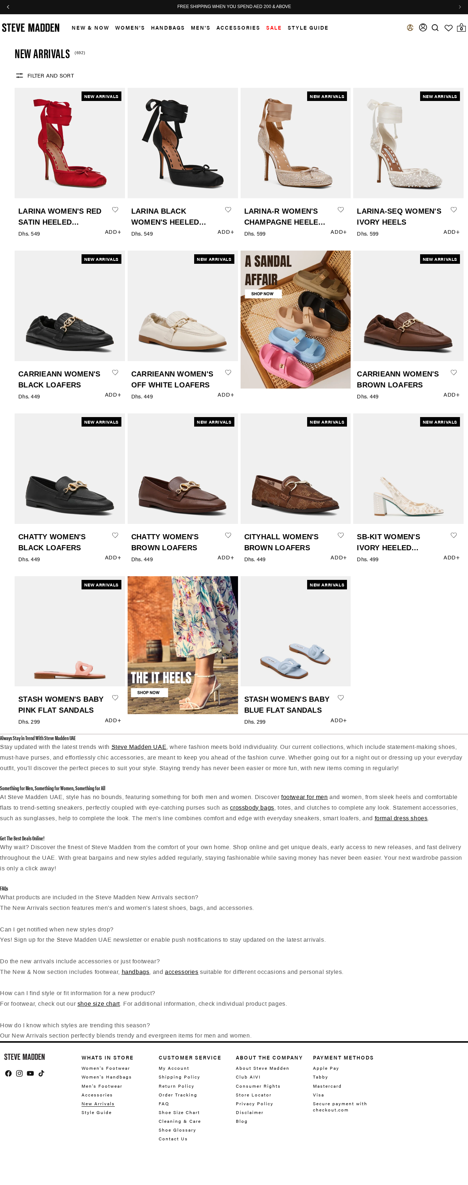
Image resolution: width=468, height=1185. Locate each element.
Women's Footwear (106, 1068)
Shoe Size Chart (179, 1112)
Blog (242, 1121)
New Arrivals (98, 1103)
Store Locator (254, 1094)
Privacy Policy (254, 1103)
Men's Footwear (102, 1086)
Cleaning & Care (180, 1121)
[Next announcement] (460, 7)
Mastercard (327, 1086)
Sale (274, 27)
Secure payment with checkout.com (340, 1106)
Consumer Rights (258, 1086)
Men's (201, 27)
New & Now (90, 27)
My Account (174, 1068)
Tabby (320, 1076)
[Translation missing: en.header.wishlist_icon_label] (449, 28)
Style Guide (97, 1112)
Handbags (168, 27)
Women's (130, 27)
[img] (435, 27)
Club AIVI (248, 1076)
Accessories (238, 27)
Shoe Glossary (177, 1129)
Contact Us (173, 1138)
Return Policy (177, 1086)
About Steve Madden (263, 1068)
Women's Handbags (107, 1076)
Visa (318, 1094)
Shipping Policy (179, 1076)
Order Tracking (178, 1094)
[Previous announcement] (8, 7)
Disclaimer (250, 1112)
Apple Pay (326, 1068)
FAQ (164, 1103)
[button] (87, 27)
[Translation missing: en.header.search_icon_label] (435, 27)
